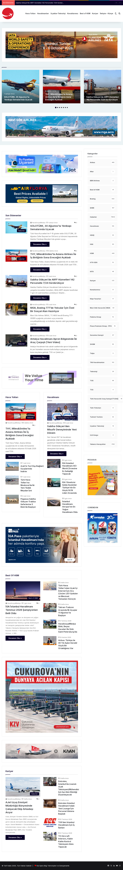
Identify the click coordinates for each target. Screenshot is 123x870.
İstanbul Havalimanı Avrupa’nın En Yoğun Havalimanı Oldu (70, 506)
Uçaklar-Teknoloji (58, 13)
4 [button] (61, 107)
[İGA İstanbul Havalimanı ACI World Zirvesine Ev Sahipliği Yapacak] (53, 463)
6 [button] (65, 107)
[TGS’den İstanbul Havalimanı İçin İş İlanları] (49, 822)
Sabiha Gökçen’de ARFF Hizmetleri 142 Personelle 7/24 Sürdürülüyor (41, 3)
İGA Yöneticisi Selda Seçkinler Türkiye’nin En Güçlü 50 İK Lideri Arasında (69, 487)
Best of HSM (85, 13)
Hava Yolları (30, 13)
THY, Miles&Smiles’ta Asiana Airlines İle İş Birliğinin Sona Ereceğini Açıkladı (58, 97)
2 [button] (57, 107)
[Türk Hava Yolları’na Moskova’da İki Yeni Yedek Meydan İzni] (12, 480)
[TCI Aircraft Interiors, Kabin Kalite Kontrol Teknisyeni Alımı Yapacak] (49, 836)
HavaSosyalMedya (38, 223)
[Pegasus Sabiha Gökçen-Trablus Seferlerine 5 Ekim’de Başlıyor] (12, 499)
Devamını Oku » (39, 244)
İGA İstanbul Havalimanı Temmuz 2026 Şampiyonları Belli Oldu (22, 610)
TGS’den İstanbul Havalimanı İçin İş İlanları (66, 825)
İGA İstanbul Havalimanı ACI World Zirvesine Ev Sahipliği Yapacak (69, 468)
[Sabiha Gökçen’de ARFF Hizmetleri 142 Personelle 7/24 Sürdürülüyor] (102, 86)
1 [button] (55, 107)
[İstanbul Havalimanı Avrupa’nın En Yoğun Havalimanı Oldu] (53, 501)
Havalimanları (43, 13)
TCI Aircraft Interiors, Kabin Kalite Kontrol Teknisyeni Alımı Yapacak (66, 841)
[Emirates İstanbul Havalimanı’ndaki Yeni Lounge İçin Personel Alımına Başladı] (49, 803)
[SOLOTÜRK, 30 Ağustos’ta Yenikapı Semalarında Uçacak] (20, 86)
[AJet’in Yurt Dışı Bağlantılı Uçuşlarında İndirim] (12, 466)
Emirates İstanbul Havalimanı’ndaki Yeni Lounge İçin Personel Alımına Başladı (66, 808)
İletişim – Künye (106, 13)
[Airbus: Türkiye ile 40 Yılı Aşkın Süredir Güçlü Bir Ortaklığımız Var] (49, 640)
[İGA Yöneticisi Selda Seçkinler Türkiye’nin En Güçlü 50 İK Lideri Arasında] (53, 482)
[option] (20, 86)
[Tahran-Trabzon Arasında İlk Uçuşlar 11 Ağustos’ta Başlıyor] (49, 607)
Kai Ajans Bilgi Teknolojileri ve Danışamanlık (53, 866)
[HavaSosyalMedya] (8, 13)
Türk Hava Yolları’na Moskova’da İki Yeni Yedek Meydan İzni (27, 485)
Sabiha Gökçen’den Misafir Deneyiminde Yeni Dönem (62, 429)
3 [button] (59, 107)
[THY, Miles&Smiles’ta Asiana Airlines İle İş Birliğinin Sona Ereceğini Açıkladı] (61, 86)
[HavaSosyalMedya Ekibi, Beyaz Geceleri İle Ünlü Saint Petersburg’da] (49, 624)
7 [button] (67, 107)
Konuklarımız (72, 13)
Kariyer (95, 13)
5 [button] (63, 107)
